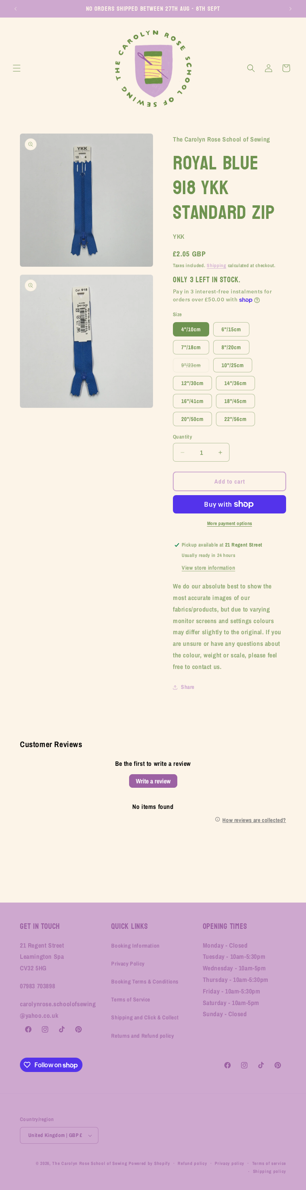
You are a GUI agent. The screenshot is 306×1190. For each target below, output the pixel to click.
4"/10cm (191, 329)
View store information (208, 567)
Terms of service (269, 1163)
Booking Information (135, 945)
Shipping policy (269, 1171)
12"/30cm (192, 383)
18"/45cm (235, 401)
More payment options (229, 523)
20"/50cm (192, 419)
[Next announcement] (290, 9)
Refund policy (192, 1163)
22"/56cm (235, 419)
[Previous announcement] (15, 9)
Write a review (153, 781)
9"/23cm (195, 366)
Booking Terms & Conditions (144, 981)
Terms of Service (130, 999)
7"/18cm (191, 347)
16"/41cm (192, 401)
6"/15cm (231, 329)
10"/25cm (233, 365)
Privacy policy (229, 1163)
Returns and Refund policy (142, 1035)
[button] (17, 68)
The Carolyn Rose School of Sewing (89, 1163)
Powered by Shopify (149, 1163)
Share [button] (187, 686)
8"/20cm (231, 347)
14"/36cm (235, 383)
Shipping (216, 265)
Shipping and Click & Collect (144, 1017)
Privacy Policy (127, 963)
